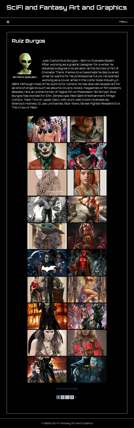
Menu (123, 21)
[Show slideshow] (67, 388)
